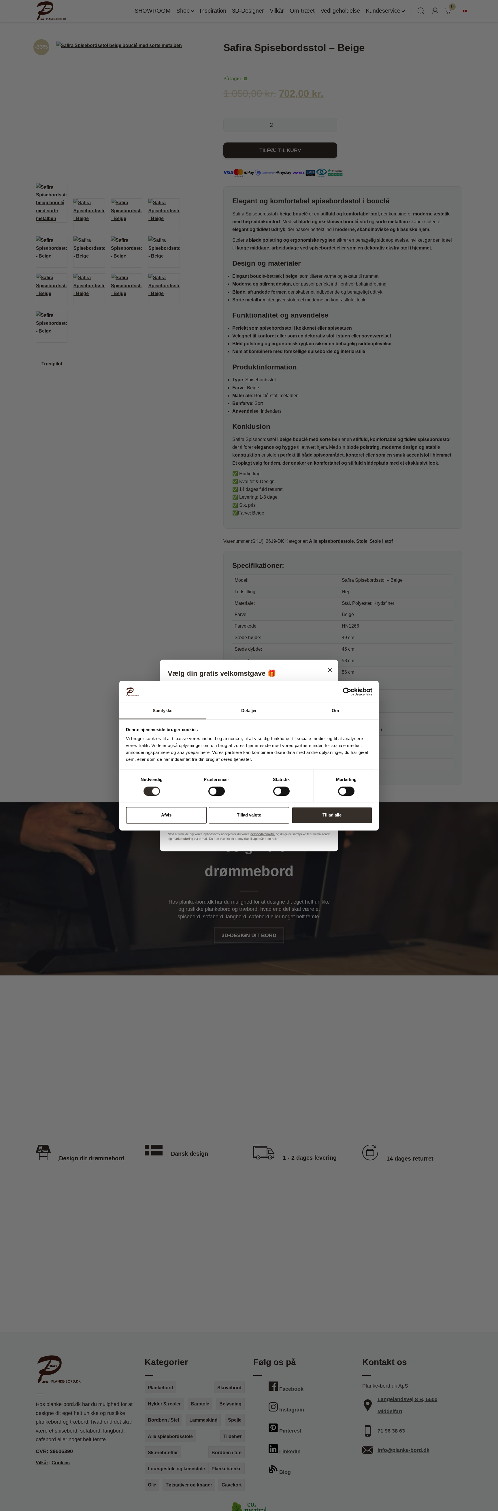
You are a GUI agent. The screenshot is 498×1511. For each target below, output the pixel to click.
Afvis (166, 815)
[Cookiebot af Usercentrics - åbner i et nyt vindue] (347, 691)
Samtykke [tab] (163, 710)
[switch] (216, 791)
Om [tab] (335, 710)
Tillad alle (332, 815)
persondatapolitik (262, 834)
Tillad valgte (249, 815)
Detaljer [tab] (249, 710)
